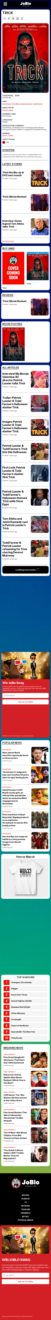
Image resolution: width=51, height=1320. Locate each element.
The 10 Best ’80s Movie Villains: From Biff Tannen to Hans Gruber (15, 1135)
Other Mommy (18, 1013)
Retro (25, 1216)
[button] (5, 4)
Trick (4, 288)
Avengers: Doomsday (21, 982)
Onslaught (16, 1019)
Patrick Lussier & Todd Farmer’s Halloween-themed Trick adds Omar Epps (14, 498)
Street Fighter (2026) (21, 1001)
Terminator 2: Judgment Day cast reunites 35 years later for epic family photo (15, 775)
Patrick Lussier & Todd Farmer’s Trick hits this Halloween (14, 449)
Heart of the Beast (19, 1025)
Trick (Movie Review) (14, 196)
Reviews (25, 1206)
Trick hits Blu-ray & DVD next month (13, 174)
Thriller (10, 135)
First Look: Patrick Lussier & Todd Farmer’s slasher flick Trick (13, 472)
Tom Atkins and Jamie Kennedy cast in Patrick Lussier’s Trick (15, 523)
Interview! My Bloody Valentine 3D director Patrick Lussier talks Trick (15, 378)
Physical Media (25, 1220)
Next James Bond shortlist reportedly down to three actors (15, 755)
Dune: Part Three (19, 995)
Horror (4, 135)
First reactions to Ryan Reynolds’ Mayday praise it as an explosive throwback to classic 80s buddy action (15, 820)
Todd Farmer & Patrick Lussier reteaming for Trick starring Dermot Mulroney (14, 549)
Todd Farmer (37, 104)
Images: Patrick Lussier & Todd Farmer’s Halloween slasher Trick (15, 426)
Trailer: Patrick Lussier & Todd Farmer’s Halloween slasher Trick (15, 402)
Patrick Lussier (7, 110)
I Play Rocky (16, 1038)
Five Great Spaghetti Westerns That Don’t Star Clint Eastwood (14, 1060)
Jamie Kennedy (26, 104)
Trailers (25, 1209)
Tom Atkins (15, 104)
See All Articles (8, 241)
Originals (25, 1213)
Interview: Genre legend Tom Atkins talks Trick (13, 224)
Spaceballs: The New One (23, 1032)
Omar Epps (6, 104)
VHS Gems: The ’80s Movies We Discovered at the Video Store (15, 1098)
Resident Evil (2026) (20, 1007)
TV (25, 1202)
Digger (14, 988)
